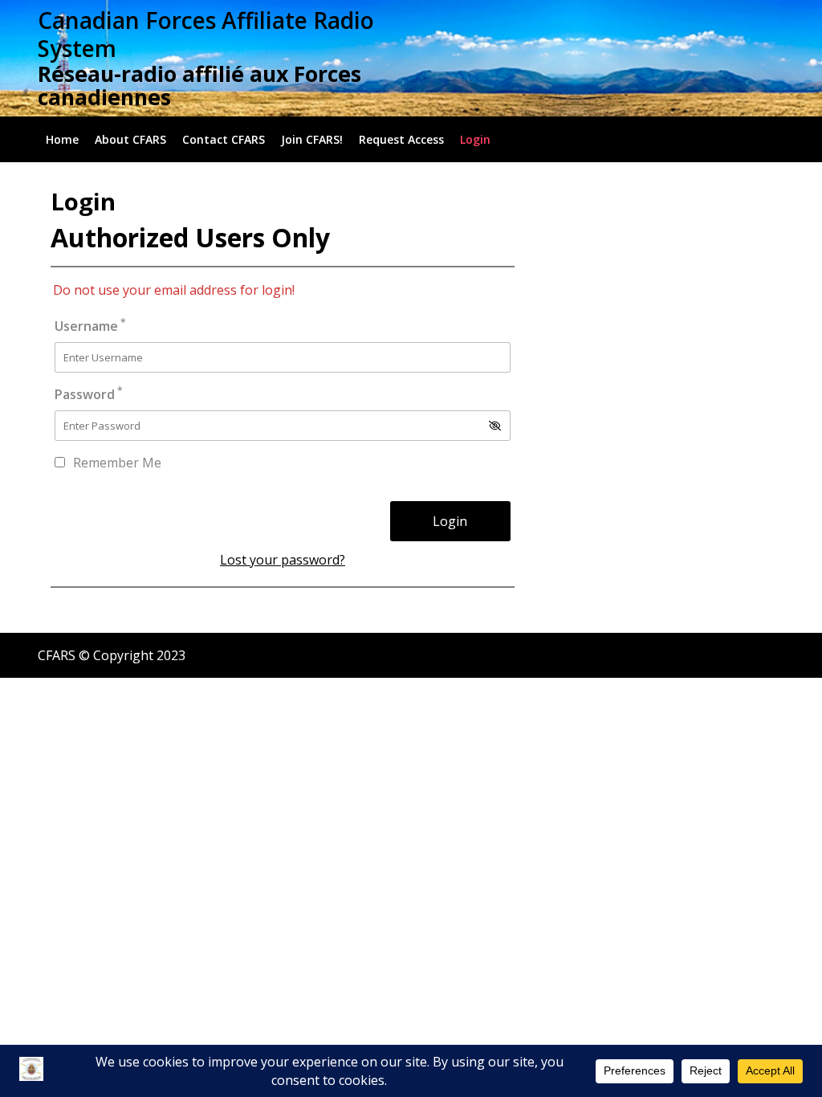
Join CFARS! (312, 139)
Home (62, 139)
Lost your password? (282, 560)
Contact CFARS (223, 139)
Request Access (401, 139)
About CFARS (130, 139)
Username (90, 325)
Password (89, 394)
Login (475, 139)
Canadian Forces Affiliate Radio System (206, 34)
